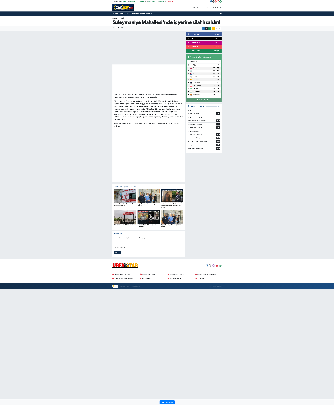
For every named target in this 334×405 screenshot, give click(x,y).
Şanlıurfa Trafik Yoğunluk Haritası (206, 274)
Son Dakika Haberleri (175, 278)
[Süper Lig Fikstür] (219, 106)
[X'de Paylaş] (206, 28)
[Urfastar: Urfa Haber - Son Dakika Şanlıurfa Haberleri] (123, 7)
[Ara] (221, 7)
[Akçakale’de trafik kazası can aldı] (125, 217)
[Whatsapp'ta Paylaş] (209, 28)
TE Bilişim (219, 286)
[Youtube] (217, 265)
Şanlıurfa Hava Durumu (148, 274)
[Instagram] (213, 265)
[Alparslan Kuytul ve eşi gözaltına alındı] (172, 217)
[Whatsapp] (220, 265)
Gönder (117, 252)
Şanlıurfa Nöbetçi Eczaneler (122, 274)
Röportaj (149, 13)
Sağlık (122, 13)
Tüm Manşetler (146, 278)
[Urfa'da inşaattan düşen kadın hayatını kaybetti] (125, 196)
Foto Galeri (195, 7)
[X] (210, 265)
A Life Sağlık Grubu (167, 402)
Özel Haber (135, 13)
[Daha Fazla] (213, 28)
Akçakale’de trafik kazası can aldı (125, 224)
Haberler (115, 18)
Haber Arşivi (201, 278)
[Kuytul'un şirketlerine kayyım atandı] (149, 196)
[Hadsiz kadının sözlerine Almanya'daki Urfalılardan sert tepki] (172, 196)
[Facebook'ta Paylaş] (203, 28)
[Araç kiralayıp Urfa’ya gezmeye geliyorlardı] (149, 217)
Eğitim (142, 13)
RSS (116, 286)
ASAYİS (122, 18)
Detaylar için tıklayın (203, 100)
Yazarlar (215, 7)
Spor (127, 13)
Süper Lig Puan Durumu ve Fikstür (123, 278)
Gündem (115, 13)
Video (206, 7)
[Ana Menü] (221, 14)
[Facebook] (207, 265)
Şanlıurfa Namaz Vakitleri (177, 274)
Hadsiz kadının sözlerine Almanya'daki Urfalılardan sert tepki (171, 205)
